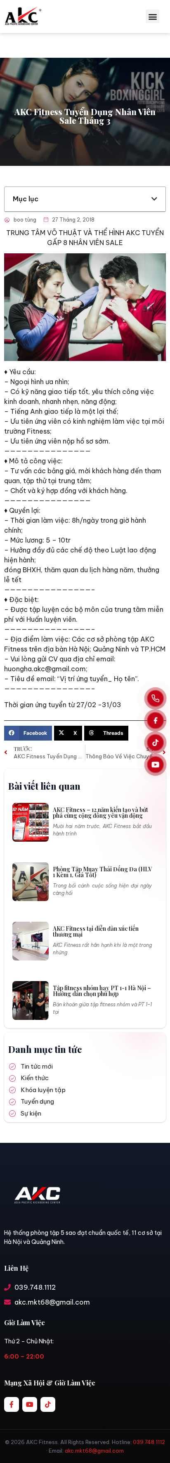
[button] (152, 16)
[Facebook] (155, 720)
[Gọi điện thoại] (155, 698)
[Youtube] (29, 1404)
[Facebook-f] (11, 1404)
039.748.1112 (149, 1442)
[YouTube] (155, 764)
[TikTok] (155, 742)
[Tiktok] (47, 1404)
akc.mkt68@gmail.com (94, 1450)
